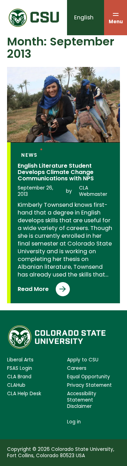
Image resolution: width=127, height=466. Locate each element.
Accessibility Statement (81, 397)
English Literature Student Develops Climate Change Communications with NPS (56, 172)
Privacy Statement (89, 385)
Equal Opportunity (88, 377)
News (29, 155)
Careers (76, 368)
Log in (74, 421)
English (83, 17)
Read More (42, 290)
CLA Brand (19, 377)
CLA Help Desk (24, 394)
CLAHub (16, 385)
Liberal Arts (20, 360)
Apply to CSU (82, 360)
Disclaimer (79, 406)
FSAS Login (19, 368)
